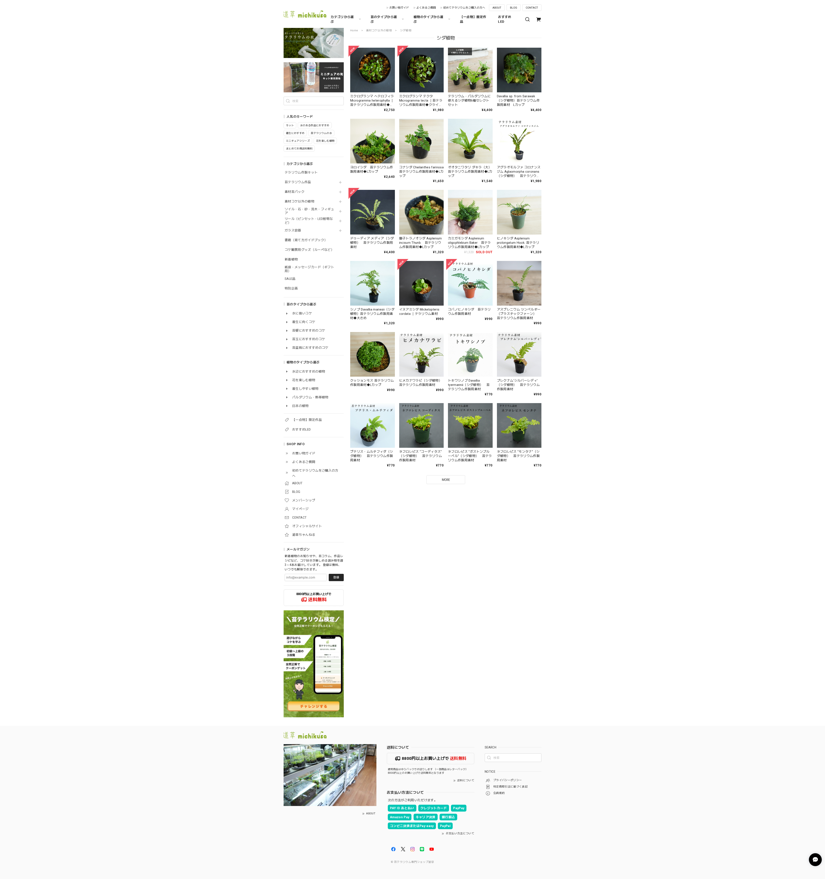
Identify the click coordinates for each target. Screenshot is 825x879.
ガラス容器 (293, 230)
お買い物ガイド (399, 7)
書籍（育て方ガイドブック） (306, 240)
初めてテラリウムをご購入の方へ (464, 7)
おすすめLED (504, 19)
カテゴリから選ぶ (342, 19)
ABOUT (496, 7)
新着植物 (291, 259)
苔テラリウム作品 (298, 182)
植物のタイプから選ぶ (428, 19)
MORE (446, 479)
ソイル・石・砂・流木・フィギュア (309, 211)
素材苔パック (294, 192)
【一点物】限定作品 (473, 19)
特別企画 (291, 288)
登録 (336, 577)
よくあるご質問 (426, 7)
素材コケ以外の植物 (299, 201)
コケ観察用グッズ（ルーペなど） (309, 250)
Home (354, 30)
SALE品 (290, 279)
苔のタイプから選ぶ (384, 19)
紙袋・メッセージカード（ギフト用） (309, 269)
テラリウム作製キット (301, 172)
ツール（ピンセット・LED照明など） (309, 221)
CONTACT (532, 7)
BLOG (513, 7)
